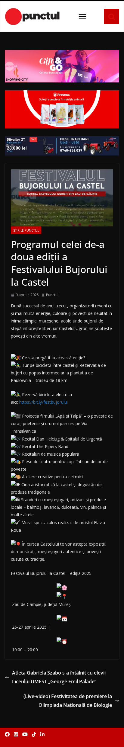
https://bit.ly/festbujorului (43, 402)
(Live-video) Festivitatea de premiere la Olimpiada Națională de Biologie (67, 700)
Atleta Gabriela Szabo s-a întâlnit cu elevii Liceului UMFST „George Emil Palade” (59, 677)
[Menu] (82, 16)
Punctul (52, 294)
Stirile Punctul (26, 230)
